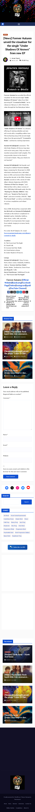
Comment (6, 398)
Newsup (27, 797)
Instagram (20, 285)
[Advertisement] (17, 573)
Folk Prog (6, 522)
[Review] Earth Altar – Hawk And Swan (17, 655)
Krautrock (6, 525)
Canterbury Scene (9, 519)
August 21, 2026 (11, 659)
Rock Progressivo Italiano (22, 532)
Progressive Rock (21, 529)
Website (5, 456)
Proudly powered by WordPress (12, 797)
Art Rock (6, 515)
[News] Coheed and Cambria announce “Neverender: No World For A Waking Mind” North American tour (11, 302)
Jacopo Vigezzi (16, 58)
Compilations (19, 808)
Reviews (7, 652)
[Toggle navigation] (19, 24)
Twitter (12, 285)
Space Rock (7, 536)
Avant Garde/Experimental (18, 515)
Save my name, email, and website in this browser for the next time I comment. (16, 470)
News (5, 34)
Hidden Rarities (10, 808)
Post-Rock (21, 525)
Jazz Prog (22, 522)
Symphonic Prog (16, 536)
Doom (26, 519)
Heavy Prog (14, 522)
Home (5, 803)
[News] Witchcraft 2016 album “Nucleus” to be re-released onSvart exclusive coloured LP (23, 301)
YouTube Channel (18, 288)
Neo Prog (14, 525)
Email (5, 445)
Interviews (21, 803)
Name (5, 434)
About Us (26, 808)
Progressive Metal (9, 529)
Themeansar (17, 799)
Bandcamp (16, 282)
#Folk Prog (25, 60)
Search (6, 496)
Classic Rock (19, 519)
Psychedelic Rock (8, 532)
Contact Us (28, 803)
